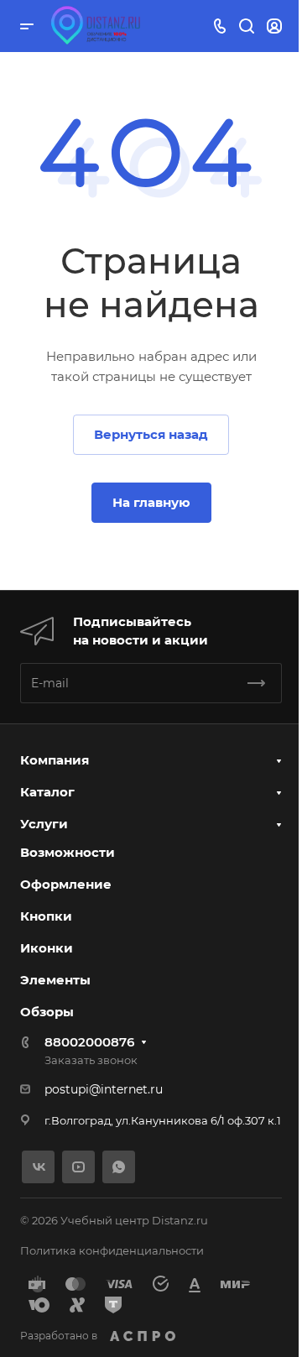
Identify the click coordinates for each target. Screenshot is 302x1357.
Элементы (55, 980)
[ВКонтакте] (38, 1167)
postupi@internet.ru (103, 1089)
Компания (54, 760)
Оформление (66, 884)
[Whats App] (118, 1167)
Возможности (67, 852)
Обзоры (47, 1012)
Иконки (46, 948)
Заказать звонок (91, 1060)
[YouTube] (78, 1167)
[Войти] (274, 26)
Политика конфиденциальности (112, 1250)
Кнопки (46, 916)
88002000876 (89, 1042)
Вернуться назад (151, 434)
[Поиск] (246, 26)
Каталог (47, 792)
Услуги (44, 824)
